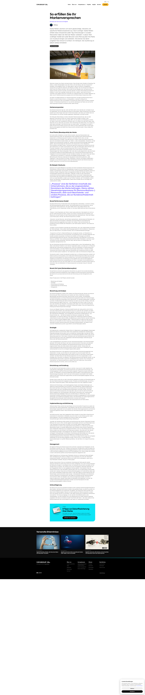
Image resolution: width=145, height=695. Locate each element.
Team (68, 565)
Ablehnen (132, 688)
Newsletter (91, 569)
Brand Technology (81, 568)
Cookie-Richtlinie (140, 685)
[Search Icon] (108, 1)
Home (69, 4)
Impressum (101, 565)
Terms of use (102, 567)
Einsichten (91, 565)
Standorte (69, 567)
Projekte (89, 4)
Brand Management (82, 566)
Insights (94, 4)
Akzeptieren (132, 691)
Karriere (99, 4)
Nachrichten (69, 569)
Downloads (91, 567)
